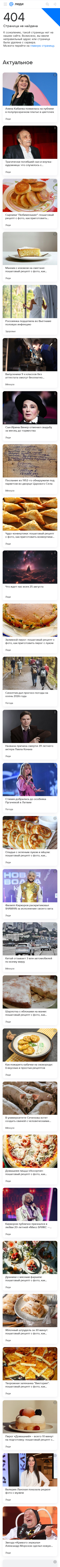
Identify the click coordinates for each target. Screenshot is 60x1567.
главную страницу (42, 45)
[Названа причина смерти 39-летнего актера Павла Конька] (30, 735)
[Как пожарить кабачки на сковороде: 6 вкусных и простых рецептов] (30, 1053)
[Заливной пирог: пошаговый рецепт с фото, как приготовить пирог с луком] (30, 628)
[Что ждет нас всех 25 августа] (30, 575)
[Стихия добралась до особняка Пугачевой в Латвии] (30, 788)
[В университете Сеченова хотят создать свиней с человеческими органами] (30, 1106)
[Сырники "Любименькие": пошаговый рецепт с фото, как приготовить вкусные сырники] (30, 204)
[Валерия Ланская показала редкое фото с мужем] (30, 1478)
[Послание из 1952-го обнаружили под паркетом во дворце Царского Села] (30, 469)
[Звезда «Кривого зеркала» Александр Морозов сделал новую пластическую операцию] (30, 1531)
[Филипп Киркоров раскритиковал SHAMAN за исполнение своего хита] (30, 894)
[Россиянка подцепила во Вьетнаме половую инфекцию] (30, 310)
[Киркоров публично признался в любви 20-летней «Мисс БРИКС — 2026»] (30, 1213)
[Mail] (11, 4)
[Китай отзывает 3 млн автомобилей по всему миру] (30, 947)
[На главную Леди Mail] (18, 4)
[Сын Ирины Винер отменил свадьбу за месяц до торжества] (30, 416)
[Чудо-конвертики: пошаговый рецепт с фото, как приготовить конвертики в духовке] (30, 522)
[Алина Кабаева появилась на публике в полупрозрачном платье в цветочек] (30, 97)
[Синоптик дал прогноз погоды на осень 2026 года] (30, 681)
